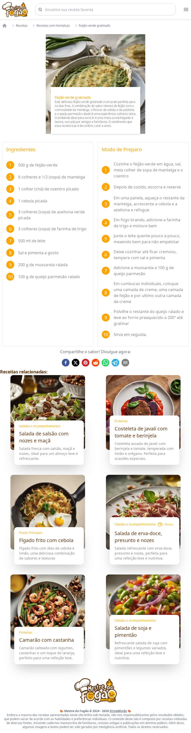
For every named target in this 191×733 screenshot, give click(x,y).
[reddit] (95, 363)
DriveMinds (118, 711)
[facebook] (66, 363)
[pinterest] (86, 363)
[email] (125, 363)
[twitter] (76, 363)
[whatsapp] (105, 363)
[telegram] (115, 363)
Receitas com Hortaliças (53, 26)
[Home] (4, 25)
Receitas (22, 26)
